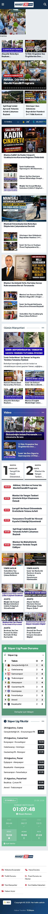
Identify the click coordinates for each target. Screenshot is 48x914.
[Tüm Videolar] (43, 413)
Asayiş (7, 599)
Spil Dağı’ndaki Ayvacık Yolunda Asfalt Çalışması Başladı (25, 532)
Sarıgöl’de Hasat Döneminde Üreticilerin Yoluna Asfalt (16, 474)
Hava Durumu (34, 870)
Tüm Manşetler (11, 885)
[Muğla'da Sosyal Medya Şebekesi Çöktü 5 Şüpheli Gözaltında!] (13, 590)
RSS (8, 902)
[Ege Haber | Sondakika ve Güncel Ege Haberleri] (24, 4)
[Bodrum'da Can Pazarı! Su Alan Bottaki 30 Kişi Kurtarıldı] (13, 619)
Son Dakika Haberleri (36, 885)
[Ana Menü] (3, 4)
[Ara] (45, 4)
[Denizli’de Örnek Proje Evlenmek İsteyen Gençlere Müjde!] (35, 619)
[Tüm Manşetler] (43, 328)
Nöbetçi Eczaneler (12, 870)
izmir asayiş (33, 568)
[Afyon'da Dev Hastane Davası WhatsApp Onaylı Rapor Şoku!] (35, 590)
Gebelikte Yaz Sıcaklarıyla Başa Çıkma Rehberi (11, 573)
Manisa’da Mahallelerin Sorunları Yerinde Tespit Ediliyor (25, 545)
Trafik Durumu (10, 876)
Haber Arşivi (10, 891)
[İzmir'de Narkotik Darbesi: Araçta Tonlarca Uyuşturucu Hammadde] (35, 559)
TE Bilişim (30, 910)
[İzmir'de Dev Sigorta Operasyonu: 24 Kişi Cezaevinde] (10, 455)
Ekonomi (31, 628)
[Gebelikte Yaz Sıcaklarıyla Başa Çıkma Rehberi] (13, 559)
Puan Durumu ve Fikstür (33, 877)
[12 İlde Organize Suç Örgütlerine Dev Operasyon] (10, 445)
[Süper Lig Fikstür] (43, 721)
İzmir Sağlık (10, 568)
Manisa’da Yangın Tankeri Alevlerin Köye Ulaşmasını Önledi (40, 474)
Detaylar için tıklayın (24, 712)
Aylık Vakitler (10, 843)
